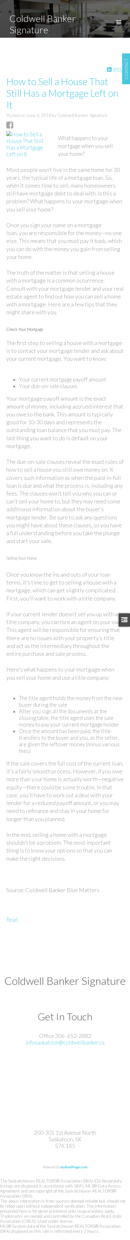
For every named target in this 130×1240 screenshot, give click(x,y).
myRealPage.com (73, 1167)
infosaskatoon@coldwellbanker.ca (65, 1042)
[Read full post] (29, 144)
